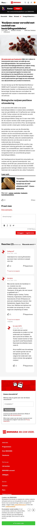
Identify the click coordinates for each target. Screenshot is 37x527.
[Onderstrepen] (10, 225)
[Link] (13, 225)
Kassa (10, 8)
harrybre (10, 278)
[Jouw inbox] (28, 2)
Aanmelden (9, 410)
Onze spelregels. (6, 209)
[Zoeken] (25, 2)
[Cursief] (7, 225)
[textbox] (18, 218)
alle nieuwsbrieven (15, 415)
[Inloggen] (31, 2)
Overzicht (4, 16)
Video (10, 16)
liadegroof (10, 251)
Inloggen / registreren (25, 233)
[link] (11, 193)
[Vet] (4, 225)
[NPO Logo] (35, 2)
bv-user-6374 (17, 326)
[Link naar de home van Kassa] (3, 8)
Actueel (16, 16)
